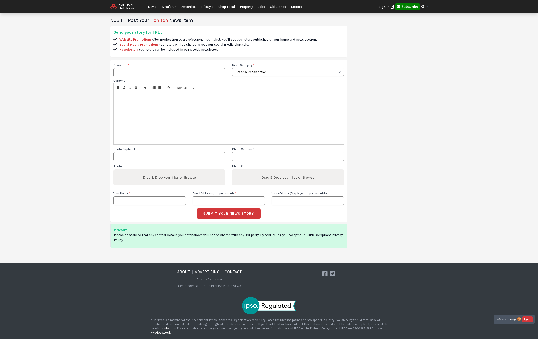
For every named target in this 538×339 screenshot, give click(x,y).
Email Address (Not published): (214, 193)
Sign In (384, 7)
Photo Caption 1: (124, 149)
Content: (120, 80)
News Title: (121, 65)
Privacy (202, 279)
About (183, 271)
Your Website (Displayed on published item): (301, 193)
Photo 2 (237, 166)
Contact (233, 271)
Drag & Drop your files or (169, 177)
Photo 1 (118, 166)
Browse (190, 177)
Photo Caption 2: (243, 149)
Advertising (207, 271)
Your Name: (121, 193)
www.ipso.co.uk (160, 332)
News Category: (243, 65)
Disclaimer (214, 279)
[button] (185, 87)
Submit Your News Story (228, 213)
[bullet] (160, 87)
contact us (168, 328)
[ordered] (154, 87)
